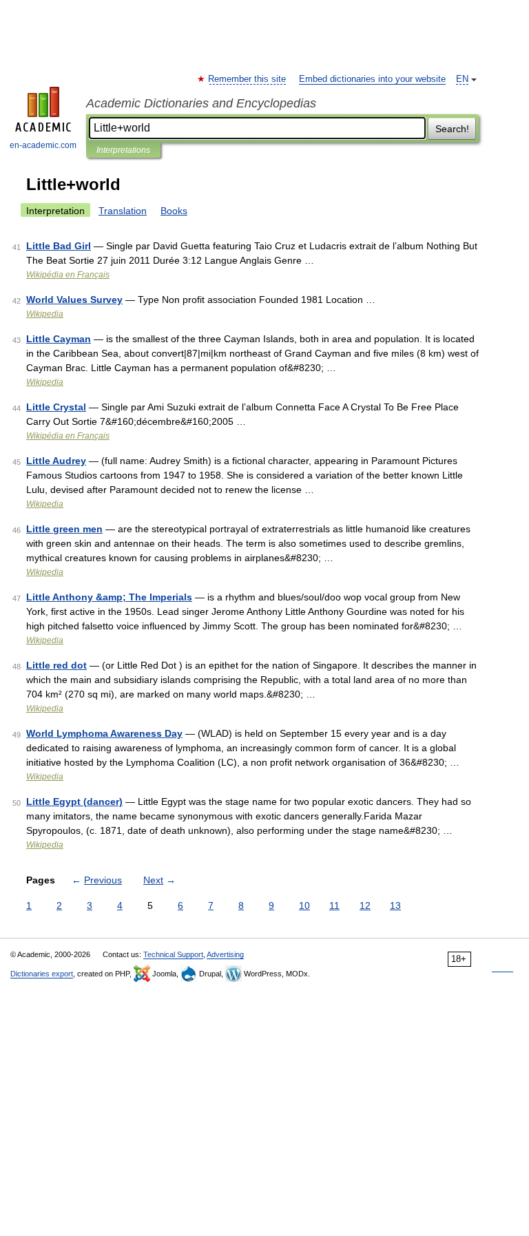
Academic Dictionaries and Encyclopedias (201, 103)
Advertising (225, 954)
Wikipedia (44, 314)
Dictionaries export (41, 974)
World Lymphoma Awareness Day (104, 733)
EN (462, 79)
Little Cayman (58, 338)
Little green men (64, 528)
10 (304, 905)
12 (365, 905)
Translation (122, 210)
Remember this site (247, 79)
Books (173, 210)
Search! (452, 128)
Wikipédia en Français (68, 275)
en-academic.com (43, 145)
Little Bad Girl (58, 245)
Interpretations (123, 150)
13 (395, 905)
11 (334, 905)
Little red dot (56, 665)
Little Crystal (56, 406)
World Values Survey (74, 299)
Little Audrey (56, 460)
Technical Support (173, 954)
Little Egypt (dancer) (74, 801)
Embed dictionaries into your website (372, 79)
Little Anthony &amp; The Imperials (109, 597)
